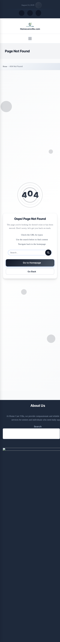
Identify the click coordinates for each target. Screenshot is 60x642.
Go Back (32, 271)
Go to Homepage (32, 262)
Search (38, 426)
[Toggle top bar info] (38, 5)
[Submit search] (48, 253)
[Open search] (21, 13)
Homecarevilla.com (30, 29)
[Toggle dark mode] (30, 13)
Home (5, 66)
